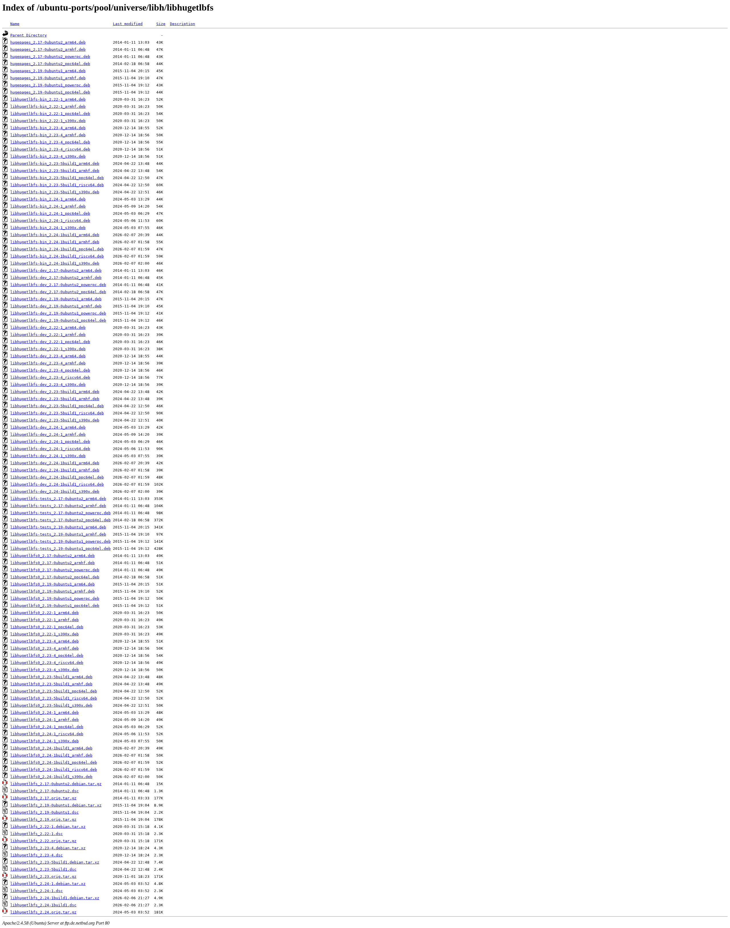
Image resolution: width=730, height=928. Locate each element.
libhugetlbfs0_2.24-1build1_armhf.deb (51, 755)
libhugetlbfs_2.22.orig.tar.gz (43, 841)
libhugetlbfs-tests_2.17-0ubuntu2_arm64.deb (58, 499)
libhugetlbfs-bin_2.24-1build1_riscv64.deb (57, 256)
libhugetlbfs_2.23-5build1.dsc (43, 869)
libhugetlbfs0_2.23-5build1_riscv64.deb (53, 698)
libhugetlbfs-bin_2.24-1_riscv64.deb (50, 220)
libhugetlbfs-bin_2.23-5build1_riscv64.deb (57, 185)
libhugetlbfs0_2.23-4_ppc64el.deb (46, 655)
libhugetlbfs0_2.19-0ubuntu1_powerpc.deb (54, 598)
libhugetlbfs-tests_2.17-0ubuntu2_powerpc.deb (60, 513)
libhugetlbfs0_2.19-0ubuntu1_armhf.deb (52, 591)
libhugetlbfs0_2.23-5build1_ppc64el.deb (53, 691)
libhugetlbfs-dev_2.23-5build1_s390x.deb (54, 420)
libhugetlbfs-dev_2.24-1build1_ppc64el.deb (57, 477)
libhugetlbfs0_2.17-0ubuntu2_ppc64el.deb (54, 577)
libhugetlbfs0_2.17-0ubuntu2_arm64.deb (52, 556)
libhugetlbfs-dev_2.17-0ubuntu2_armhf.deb (56, 277)
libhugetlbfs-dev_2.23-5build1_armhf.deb (54, 399)
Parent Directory (28, 35)
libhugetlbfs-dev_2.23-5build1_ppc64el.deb (57, 406)
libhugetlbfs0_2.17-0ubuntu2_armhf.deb (52, 563)
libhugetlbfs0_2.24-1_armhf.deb (44, 720)
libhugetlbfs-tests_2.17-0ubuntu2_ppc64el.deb (60, 520)
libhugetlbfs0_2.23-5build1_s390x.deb (51, 705)
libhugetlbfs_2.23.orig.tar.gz (43, 876)
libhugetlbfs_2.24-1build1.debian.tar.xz (54, 898)
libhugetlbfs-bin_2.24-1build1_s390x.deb (54, 263)
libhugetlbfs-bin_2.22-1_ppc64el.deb (50, 114)
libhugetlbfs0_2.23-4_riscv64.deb (46, 662)
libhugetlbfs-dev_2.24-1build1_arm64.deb (54, 463)
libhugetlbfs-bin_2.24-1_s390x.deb (48, 228)
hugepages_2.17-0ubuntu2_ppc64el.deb (50, 64)
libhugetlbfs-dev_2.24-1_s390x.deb (48, 456)
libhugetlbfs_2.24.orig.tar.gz (43, 912)
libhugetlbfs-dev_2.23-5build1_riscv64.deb (57, 413)
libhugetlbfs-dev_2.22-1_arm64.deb (48, 327)
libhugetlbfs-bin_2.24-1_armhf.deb (48, 206)
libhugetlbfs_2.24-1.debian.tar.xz (48, 884)
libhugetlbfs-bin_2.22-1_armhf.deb (48, 106)
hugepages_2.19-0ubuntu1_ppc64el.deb (50, 92)
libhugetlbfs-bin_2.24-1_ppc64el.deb (50, 213)
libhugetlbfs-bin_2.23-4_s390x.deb (48, 156)
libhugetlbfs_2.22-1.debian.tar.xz (48, 826)
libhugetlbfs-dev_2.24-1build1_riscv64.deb (57, 484)
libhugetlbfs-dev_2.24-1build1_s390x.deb (54, 491)
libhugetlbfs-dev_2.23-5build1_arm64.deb (54, 392)
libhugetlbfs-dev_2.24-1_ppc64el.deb (50, 441)
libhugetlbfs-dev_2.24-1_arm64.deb (48, 427)
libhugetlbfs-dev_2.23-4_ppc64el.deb (50, 370)
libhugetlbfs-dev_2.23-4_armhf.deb (48, 363)
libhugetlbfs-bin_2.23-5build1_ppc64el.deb (57, 178)
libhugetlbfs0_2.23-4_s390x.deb (44, 670)
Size (160, 24)
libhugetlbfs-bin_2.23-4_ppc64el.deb (50, 142)
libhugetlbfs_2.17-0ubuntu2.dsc (44, 791)
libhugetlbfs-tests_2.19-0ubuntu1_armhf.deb (58, 534)
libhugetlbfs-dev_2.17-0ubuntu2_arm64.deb (56, 270)
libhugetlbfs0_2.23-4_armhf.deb (44, 648)
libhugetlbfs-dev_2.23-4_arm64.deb (48, 356)
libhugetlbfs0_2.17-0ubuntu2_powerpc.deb (54, 570)
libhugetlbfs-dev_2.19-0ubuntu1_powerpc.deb (58, 313)
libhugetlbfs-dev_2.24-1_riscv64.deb (50, 449)
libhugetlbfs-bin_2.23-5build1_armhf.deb (54, 171)
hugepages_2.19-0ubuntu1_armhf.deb (48, 78)
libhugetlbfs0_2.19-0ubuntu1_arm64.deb (52, 584)
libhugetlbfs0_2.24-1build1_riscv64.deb (53, 769)
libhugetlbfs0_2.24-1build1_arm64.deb (51, 748)
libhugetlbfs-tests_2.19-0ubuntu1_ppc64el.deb (60, 548)
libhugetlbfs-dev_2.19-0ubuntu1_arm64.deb (56, 299)
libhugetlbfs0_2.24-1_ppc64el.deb (46, 727)
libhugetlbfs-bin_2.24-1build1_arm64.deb (54, 235)
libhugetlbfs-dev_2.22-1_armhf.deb (48, 335)
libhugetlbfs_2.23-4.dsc (36, 855)
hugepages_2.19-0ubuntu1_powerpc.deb (50, 85)
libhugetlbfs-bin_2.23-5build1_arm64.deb (54, 163)
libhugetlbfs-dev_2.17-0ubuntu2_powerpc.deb (58, 285)
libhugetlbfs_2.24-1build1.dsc (43, 905)
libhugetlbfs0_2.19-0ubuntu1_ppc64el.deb (54, 605)
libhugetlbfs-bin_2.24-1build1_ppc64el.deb (57, 249)
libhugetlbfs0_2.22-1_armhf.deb (44, 620)
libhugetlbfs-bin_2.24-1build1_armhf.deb (54, 242)
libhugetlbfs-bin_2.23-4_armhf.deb (48, 135)
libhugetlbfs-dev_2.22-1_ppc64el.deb (50, 342)
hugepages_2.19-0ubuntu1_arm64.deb (48, 71)
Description (182, 24)
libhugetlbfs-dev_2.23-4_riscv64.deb (50, 377)
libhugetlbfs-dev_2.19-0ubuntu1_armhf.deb (56, 306)
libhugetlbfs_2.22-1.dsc (36, 834)
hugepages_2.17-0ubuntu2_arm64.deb (48, 42)
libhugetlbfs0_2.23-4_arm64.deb (44, 641)
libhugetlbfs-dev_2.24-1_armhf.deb (48, 434)
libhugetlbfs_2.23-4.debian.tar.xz (48, 848)
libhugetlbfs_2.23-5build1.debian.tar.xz (54, 862)
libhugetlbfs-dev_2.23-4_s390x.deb (48, 384)
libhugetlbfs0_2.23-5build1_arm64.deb (51, 677)
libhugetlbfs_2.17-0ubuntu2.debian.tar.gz (56, 784)
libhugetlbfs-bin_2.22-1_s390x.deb (48, 121)
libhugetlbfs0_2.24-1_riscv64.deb (46, 734)
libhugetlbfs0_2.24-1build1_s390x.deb (51, 777)
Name (14, 24)
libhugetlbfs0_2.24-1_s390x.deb (44, 741)
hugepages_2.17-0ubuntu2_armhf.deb (48, 49)
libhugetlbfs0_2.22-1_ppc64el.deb (46, 627)
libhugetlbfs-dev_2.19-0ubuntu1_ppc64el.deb (58, 320)
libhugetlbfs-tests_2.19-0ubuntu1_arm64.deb (58, 527)
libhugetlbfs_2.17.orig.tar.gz (43, 798)
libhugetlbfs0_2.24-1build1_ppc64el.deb (53, 762)
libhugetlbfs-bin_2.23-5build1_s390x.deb (54, 192)
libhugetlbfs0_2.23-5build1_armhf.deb (51, 684)
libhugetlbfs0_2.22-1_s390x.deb (44, 634)
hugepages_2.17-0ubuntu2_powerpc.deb (50, 56)
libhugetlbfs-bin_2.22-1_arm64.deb (48, 99)
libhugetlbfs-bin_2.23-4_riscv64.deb (50, 149)
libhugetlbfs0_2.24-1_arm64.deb (44, 712)
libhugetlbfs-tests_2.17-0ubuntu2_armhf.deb (58, 506)
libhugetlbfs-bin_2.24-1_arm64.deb (48, 199)
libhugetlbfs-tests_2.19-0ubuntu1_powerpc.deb (60, 541)
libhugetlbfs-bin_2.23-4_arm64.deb (48, 128)
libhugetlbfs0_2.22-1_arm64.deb (44, 613)
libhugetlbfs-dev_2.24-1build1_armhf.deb (54, 470)
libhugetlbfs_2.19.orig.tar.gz (43, 819)
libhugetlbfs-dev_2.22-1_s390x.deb (48, 349)
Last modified (128, 24)
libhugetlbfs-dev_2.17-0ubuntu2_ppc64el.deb (58, 292)
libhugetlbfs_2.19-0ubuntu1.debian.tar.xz (56, 805)
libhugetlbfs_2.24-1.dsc (36, 891)
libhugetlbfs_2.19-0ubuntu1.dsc (44, 812)
